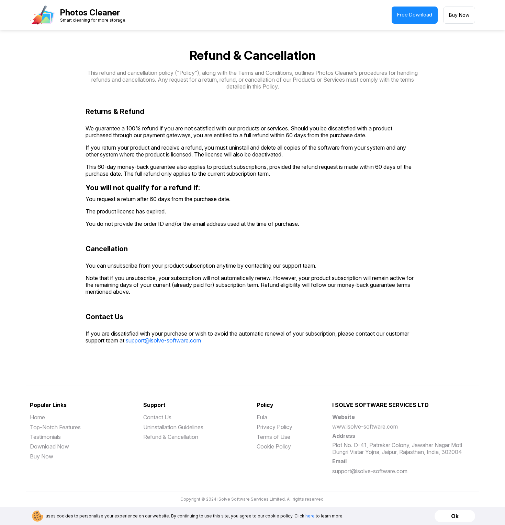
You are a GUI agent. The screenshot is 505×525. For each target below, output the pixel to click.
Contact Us (157, 417)
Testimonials (45, 436)
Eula (262, 417)
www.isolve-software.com (365, 426)
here (310, 515)
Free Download (414, 15)
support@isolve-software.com (163, 340)
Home (37, 417)
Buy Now (459, 15)
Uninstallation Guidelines (173, 427)
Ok (455, 516)
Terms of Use (273, 436)
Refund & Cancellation (170, 436)
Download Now (49, 446)
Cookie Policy (274, 446)
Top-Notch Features (55, 427)
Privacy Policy (274, 426)
